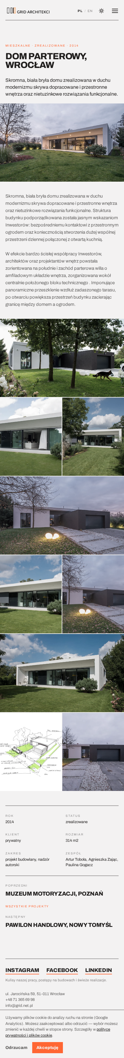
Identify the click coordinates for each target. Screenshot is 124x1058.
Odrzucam (16, 1047)
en (90, 11)
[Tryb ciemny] (101, 11)
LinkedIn (98, 970)
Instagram (22, 970)
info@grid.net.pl (19, 1006)
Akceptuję (47, 1047)
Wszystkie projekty (27, 906)
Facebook (62, 970)
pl (80, 11)
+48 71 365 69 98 (20, 1000)
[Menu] (115, 11)
